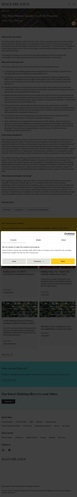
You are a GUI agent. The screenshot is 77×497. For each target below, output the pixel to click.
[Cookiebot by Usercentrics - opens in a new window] (66, 234)
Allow (63, 261)
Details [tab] (38, 240)
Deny (14, 261)
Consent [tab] (13, 240)
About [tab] (63, 240)
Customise (37, 261)
